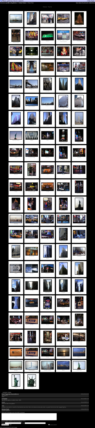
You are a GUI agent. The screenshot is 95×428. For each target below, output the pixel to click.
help (10, 424)
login (7, 420)
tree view (78, 3)
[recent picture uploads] (10, 1)
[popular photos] (55, 1)
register (10, 420)
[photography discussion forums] (15, 1)
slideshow (92, 3)
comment (5, 392)
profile (8, 3)
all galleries (13, 3)
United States (22, 3)
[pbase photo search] (20, 1)
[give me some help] (89, 1)
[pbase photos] (3, 1)
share (9, 392)
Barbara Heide (5, 409)
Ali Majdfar (4, 398)
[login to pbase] (93, 1)
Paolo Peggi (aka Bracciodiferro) (10, 394)
